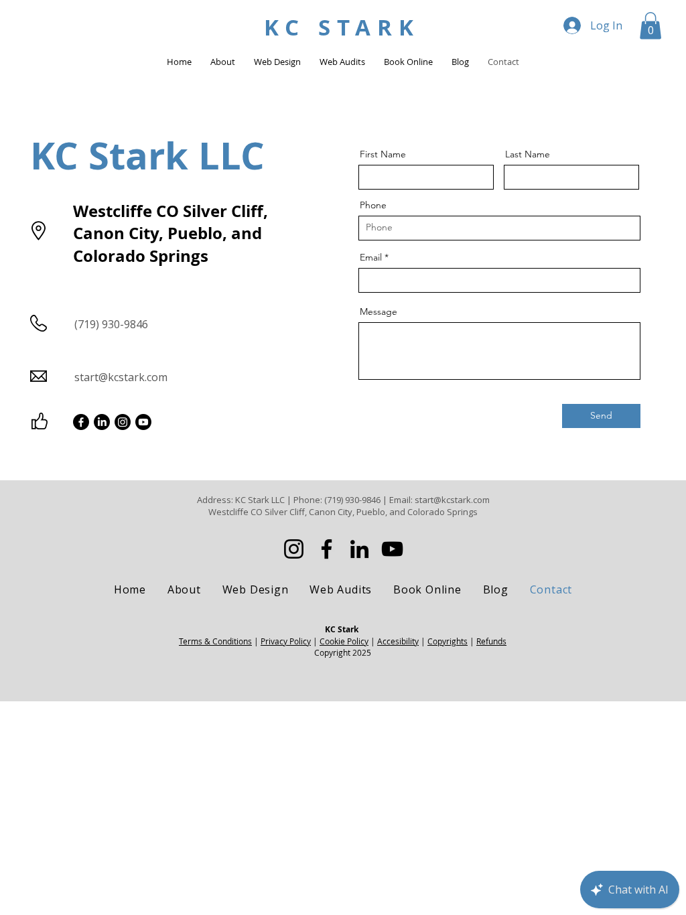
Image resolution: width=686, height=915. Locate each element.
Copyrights (447, 641)
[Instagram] (123, 422)
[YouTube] (392, 549)
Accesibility (398, 641)
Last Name (527, 154)
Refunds (491, 641)
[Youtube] (143, 422)
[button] (650, 26)
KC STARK (341, 27)
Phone (373, 205)
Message (378, 311)
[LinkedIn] (102, 422)
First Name (383, 154)
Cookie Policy (344, 641)
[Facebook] (81, 422)
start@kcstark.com (120, 377)
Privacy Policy (286, 641)
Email (371, 257)
